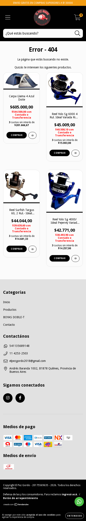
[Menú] (8, 17)
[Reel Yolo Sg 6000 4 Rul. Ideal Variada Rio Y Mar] (75, 153)
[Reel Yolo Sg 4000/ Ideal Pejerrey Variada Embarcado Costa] (75, 258)
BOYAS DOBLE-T (14, 317)
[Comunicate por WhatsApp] (79, 501)
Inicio (6, 302)
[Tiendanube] (16, 505)
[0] (77, 18)
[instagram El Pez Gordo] (8, 398)
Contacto (9, 324)
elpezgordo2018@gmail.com (27, 361)
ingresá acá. (70, 494)
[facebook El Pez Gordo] (20, 398)
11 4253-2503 (18, 353)
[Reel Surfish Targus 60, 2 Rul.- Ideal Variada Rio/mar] (32, 249)
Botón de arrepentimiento (20, 498)
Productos (9, 309)
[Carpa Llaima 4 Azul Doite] (32, 135)
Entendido (74, 516)
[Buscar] (77, 33)
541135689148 (19, 345)
